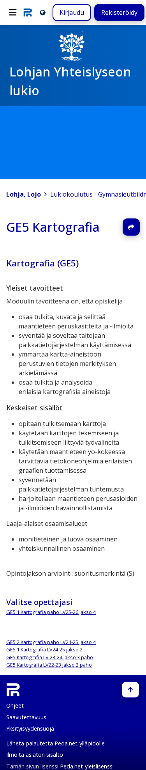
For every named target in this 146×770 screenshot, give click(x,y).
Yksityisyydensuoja (30, 728)
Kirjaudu (72, 12)
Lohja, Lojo (23, 194)
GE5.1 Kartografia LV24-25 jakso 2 (44, 649)
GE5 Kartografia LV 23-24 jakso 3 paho (49, 657)
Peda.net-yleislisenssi (87, 766)
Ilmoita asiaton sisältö (34, 754)
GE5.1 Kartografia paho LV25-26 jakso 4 (51, 612)
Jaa (131, 227)
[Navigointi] (12, 12)
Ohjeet (15, 705)
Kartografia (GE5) (42, 263)
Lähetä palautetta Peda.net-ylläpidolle (55, 743)
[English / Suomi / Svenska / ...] (42, 12)
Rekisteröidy (119, 12)
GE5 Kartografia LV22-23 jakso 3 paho (49, 664)
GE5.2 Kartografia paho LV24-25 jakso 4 (51, 642)
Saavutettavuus (26, 717)
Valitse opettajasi (39, 602)
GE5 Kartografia (53, 226)
